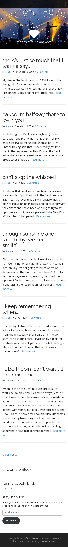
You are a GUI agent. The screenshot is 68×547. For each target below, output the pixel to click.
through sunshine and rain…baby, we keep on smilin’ (29, 239)
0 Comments (41, 126)
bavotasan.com (48, 541)
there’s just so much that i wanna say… (32, 63)
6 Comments (41, 71)
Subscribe (11, 520)
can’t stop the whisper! (29, 177)
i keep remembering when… (26, 309)
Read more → (39, 159)
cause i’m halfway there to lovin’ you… (33, 117)
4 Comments (35, 251)
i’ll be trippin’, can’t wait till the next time (32, 372)
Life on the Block (16, 469)
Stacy (8, 71)
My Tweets (8, 488)
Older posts (9, 454)
